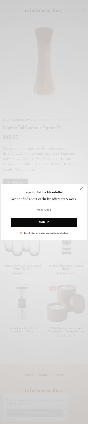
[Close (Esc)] (82, 189)
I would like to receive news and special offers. (46, 233)
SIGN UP (44, 222)
